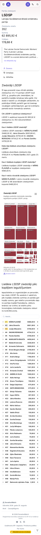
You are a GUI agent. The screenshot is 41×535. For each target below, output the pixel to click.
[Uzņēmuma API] (28, 4)
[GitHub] (24, 522)
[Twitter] (20, 522)
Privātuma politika (30, 526)
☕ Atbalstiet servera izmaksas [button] (20, 532)
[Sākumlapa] (8, 4)
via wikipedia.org (10, 61)
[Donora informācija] (37, 321)
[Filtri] (37, 530)
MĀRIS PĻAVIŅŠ (31, 131)
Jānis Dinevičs (19, 133)
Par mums (20, 529)
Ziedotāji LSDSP (12, 85)
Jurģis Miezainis (8, 136)
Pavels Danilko (30, 138)
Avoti (4, 508)
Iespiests (19, 526)
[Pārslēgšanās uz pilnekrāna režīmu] (36, 194)
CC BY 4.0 (27, 516)
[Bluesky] (17, 522)
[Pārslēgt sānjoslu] (3, 4)
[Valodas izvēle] (33, 4)
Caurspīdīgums (13, 508)
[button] (18, 322)
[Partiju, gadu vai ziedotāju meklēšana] (37, 4)
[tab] (20, 68)
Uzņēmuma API (10, 526)
